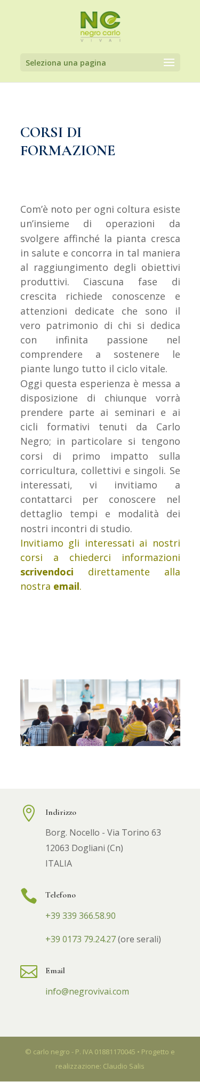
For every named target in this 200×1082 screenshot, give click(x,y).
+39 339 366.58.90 (80, 915)
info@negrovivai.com (87, 991)
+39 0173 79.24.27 (80, 939)
